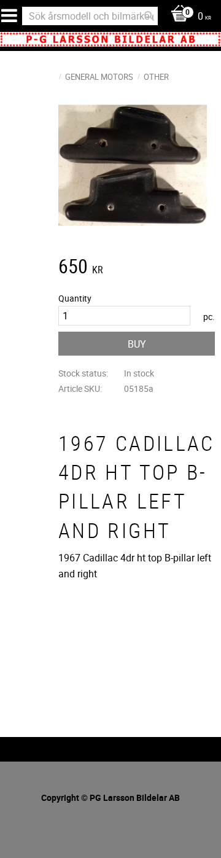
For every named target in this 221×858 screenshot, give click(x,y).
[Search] (149, 16)
